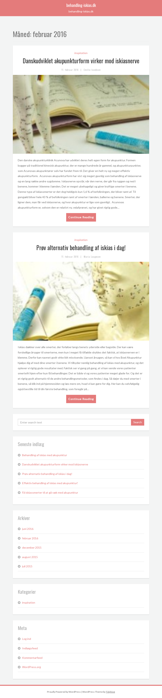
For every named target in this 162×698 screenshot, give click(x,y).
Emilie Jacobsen (92, 69)
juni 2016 (27, 528)
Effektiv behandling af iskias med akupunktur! (50, 483)
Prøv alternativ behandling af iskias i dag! (81, 247)
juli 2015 (27, 566)
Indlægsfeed (30, 648)
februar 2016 (30, 538)
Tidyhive (110, 691)
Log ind (26, 638)
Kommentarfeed (32, 657)
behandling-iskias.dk (81, 5)
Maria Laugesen (92, 256)
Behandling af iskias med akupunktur (44, 455)
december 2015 (31, 547)
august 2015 (30, 557)
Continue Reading (81, 217)
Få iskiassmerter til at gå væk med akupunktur (50, 492)
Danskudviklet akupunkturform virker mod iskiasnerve (81, 60)
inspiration (81, 53)
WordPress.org (31, 667)
